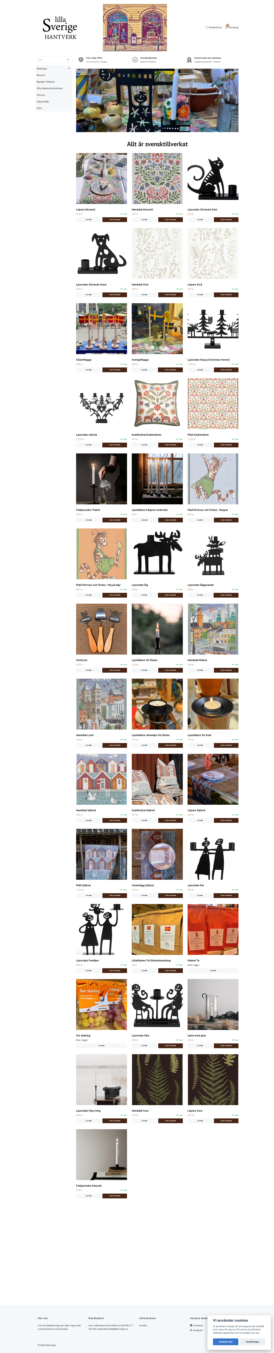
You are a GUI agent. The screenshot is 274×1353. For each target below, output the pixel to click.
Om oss (41, 115)
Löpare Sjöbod (196, 830)
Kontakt (143, 1345)
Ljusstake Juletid (86, 455)
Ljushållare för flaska (144, 680)
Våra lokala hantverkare (50, 108)
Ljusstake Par (196, 905)
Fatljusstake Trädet (88, 530)
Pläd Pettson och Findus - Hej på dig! (98, 605)
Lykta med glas (197, 1056)
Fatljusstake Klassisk (89, 1206)
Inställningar (252, 1341)
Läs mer (89, 240)
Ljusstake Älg (140, 605)
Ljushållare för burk (199, 755)
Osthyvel (81, 680)
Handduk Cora (140, 1131)
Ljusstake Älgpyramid (201, 605)
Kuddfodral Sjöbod (143, 830)
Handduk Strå (140, 305)
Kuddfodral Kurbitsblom (146, 455)
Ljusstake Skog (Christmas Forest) (209, 380)
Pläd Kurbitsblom (198, 455)
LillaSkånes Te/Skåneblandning (151, 981)
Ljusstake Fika (140, 1056)
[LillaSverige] (78, 35)
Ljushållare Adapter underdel (150, 530)
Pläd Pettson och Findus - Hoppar (208, 530)
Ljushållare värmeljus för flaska (151, 755)
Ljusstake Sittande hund (91, 305)
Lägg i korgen (170, 390)
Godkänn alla (225, 1341)
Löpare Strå (195, 305)
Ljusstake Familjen (87, 981)
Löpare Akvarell (85, 230)
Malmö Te (193, 981)
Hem (39, 128)
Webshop (42, 88)
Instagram (198, 1350)
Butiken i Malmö (46, 102)
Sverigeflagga (140, 380)
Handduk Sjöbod (86, 830)
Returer (41, 95)
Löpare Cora (195, 1131)
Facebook (198, 1345)
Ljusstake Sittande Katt (202, 230)
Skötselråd (43, 121)
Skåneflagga (83, 380)
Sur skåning (83, 1056)
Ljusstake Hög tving (88, 1131)
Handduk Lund (85, 755)
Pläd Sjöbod (83, 905)
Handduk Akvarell (142, 230)
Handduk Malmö (197, 680)
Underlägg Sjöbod (143, 905)
